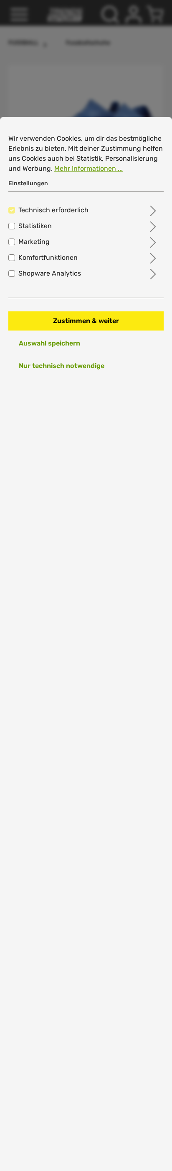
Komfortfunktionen (48, 257)
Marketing (34, 242)
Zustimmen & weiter (86, 321)
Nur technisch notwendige (61, 366)
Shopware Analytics (49, 273)
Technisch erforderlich (53, 210)
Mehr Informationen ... (88, 168)
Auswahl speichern (49, 343)
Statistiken (35, 226)
